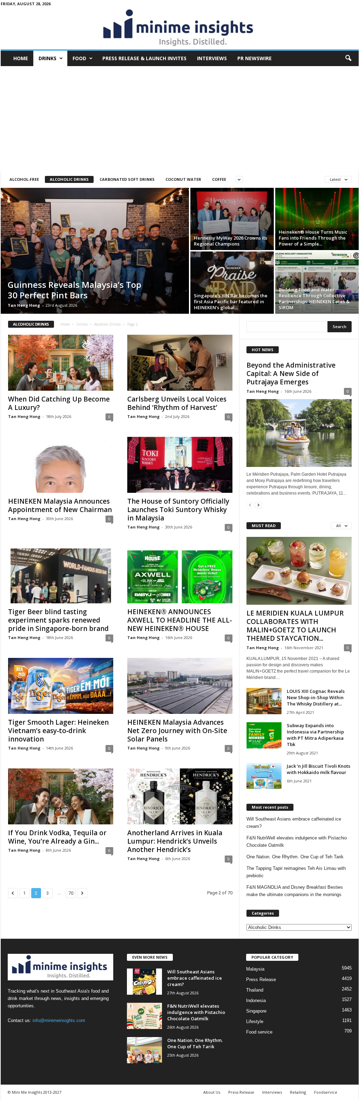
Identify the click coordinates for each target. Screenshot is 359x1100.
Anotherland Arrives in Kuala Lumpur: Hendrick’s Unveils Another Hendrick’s (174, 841)
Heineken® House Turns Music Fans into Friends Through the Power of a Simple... (313, 238)
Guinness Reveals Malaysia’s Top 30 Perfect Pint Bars (74, 290)
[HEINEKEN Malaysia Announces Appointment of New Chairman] (60, 465)
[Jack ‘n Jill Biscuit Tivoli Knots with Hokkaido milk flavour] (264, 776)
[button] (348, 58)
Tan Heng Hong (24, 305)
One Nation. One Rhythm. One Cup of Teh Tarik (295, 856)
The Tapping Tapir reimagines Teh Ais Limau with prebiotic (296, 872)
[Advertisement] (180, 119)
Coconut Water (183, 179)
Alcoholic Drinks (69, 179)
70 (70, 893)
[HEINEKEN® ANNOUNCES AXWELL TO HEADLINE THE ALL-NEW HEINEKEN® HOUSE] (179, 575)
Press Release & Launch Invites (144, 58)
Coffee (219, 179)
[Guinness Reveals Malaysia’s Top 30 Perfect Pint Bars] (95, 251)
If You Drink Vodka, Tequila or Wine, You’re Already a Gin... (57, 837)
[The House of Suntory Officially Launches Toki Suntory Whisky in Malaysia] (179, 465)
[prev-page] (249, 505)
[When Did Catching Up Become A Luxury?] (60, 363)
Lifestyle (254, 1021)
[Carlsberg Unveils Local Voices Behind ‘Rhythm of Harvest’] (179, 363)
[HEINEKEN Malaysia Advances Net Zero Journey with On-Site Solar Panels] (179, 686)
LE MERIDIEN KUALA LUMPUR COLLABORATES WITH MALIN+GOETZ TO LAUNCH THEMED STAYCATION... (295, 626)
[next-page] (258, 505)
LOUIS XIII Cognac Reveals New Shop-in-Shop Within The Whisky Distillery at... (316, 697)
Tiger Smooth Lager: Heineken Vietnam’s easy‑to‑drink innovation (58, 731)
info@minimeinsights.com (59, 1020)
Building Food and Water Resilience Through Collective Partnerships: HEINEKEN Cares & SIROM (314, 298)
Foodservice (325, 1092)
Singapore (256, 1011)
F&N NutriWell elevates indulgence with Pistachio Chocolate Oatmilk (296, 841)
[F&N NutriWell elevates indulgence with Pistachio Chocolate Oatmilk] (144, 1016)
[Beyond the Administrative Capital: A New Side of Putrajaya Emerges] (299, 433)
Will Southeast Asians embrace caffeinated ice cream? (293, 822)
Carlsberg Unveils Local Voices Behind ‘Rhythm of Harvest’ (176, 403)
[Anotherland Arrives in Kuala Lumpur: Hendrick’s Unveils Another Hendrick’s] (179, 796)
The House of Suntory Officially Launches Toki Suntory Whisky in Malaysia (178, 510)
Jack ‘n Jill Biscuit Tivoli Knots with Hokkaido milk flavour (318, 769)
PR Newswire (254, 58)
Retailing (298, 1092)
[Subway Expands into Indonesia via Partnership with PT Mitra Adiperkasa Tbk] (264, 735)
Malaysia (255, 969)
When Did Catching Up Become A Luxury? (59, 403)
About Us (211, 1092)
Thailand (254, 990)
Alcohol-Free (24, 179)
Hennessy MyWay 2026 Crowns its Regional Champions (230, 241)
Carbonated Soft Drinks (127, 179)
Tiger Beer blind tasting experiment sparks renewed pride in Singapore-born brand (58, 620)
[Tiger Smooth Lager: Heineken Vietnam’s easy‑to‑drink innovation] (60, 686)
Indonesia (256, 1000)
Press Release (261, 979)
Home (20, 58)
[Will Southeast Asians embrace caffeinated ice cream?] (144, 981)
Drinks (47, 58)
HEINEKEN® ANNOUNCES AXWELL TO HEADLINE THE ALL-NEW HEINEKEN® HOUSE (179, 620)
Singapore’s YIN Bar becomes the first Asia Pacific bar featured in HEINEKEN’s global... (230, 301)
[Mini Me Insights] (180, 28)
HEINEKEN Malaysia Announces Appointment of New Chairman (60, 505)
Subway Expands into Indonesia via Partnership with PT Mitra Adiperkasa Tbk (315, 734)
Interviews (212, 58)
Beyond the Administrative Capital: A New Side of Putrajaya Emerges (291, 373)
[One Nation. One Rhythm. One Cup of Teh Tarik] (144, 1050)
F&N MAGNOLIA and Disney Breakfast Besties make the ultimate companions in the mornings (294, 891)
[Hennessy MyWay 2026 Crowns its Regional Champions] (232, 219)
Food (79, 58)
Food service (259, 1032)
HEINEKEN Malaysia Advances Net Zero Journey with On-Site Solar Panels (177, 731)
